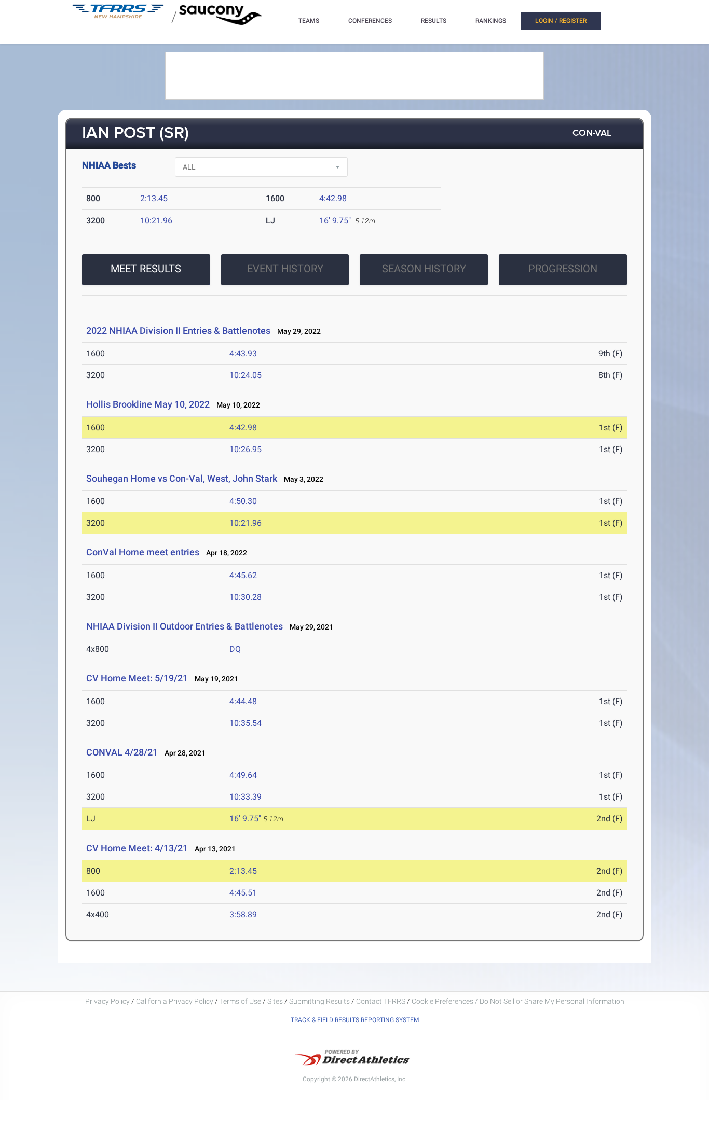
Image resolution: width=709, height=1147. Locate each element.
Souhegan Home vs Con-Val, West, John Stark (181, 478)
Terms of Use (240, 1001)
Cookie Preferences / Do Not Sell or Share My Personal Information (518, 1001)
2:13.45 (154, 198)
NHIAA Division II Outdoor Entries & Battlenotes (184, 626)
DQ (235, 649)
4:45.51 (243, 893)
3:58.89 (243, 914)
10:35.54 (245, 723)
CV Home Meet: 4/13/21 (137, 848)
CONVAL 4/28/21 (122, 752)
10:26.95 (245, 449)
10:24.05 (245, 375)
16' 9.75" (335, 221)
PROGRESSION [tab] (562, 268)
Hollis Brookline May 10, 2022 (148, 404)
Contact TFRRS (381, 1001)
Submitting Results (319, 1001)
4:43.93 (243, 353)
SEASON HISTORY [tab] (424, 268)
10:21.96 (156, 221)
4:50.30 (243, 501)
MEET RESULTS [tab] (146, 268)
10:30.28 (245, 597)
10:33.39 (245, 797)
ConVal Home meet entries (142, 552)
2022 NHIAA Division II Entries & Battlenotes (178, 330)
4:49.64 (243, 775)
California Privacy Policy (174, 1001)
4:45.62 (243, 575)
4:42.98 (333, 198)
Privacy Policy (107, 1001)
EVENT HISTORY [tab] (285, 268)
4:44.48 (243, 701)
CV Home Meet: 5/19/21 (137, 678)
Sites (275, 1001)
